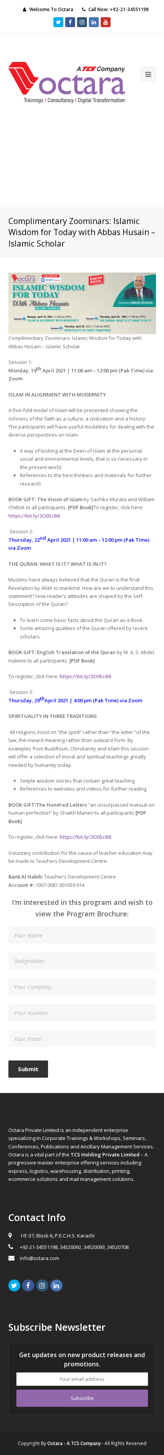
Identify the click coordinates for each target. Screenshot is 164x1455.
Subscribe (82, 1398)
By (71, 1443)
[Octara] (66, 81)
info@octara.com (39, 1258)
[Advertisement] (82, 161)
